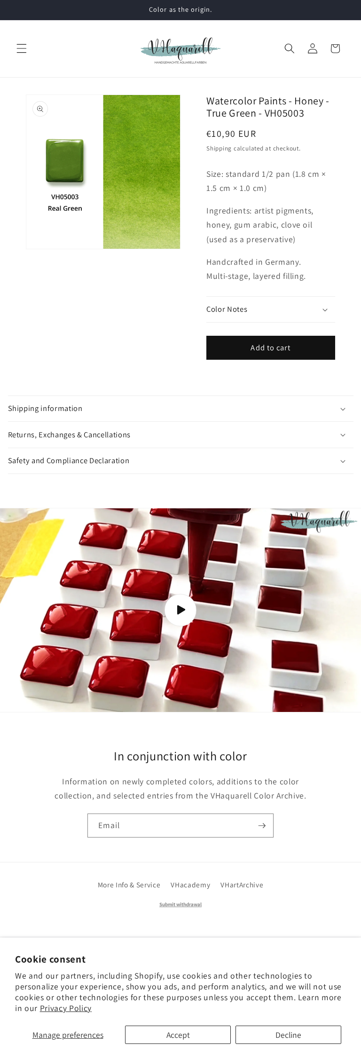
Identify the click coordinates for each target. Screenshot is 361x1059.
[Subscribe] (262, 826)
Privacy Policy (66, 1008)
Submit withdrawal (180, 904)
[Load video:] (180, 609)
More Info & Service (129, 884)
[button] (21, 48)
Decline (288, 1034)
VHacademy (190, 884)
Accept (178, 1034)
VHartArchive (241, 884)
